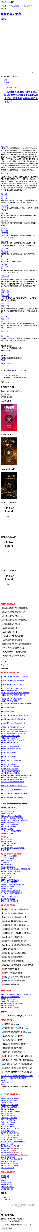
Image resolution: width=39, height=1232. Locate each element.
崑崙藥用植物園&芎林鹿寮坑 (10, 1133)
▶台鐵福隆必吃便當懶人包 (9, 742)
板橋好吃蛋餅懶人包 (7, 1005)
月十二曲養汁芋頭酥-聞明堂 (10, 882)
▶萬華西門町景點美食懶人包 (10, 746)
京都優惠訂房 (5, 1180)
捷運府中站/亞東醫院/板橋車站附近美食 (13, 1003)
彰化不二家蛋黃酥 (6, 846)
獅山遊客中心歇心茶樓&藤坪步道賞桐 (13, 1142)
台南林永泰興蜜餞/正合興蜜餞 (10, 891)
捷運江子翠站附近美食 (8, 999)
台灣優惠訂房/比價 (7, 1189)
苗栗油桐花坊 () (9, 1150)
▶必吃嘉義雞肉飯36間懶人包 (10, 773)
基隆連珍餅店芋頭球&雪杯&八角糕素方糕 (14, 820)
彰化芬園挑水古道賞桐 (8, 1161)
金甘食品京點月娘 (6, 839)
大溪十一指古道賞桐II (8, 1122)
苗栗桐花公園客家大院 (8, 1157)
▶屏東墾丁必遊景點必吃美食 (10, 736)
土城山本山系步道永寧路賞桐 (10, 1111)
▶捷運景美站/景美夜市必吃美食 (11, 748)
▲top (2, 381)
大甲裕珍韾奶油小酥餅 (8, 867)
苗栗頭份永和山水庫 (7, 1144)
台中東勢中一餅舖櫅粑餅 (9, 856)
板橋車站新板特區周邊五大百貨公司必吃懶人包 (16, 994)
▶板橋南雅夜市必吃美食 (9, 764)
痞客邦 (12, 370)
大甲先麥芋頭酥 (6, 865)
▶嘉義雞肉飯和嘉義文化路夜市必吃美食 (14, 794)
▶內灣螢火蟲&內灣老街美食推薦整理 (13, 719)
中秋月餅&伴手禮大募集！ (9, 808)
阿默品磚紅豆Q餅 (6, 875)
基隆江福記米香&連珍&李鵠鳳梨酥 (12, 818)
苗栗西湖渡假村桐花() (10, 1148)
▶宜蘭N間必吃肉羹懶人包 (9, 769)
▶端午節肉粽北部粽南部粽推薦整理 (12, 782)
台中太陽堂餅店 (6, 862)
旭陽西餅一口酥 (6, 878)
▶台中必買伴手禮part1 (8, 707)
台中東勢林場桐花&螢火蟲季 (10, 1098)
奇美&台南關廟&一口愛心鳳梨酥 (11, 816)
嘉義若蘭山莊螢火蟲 (7, 1168)
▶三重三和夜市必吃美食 (9, 756)
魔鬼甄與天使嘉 (11, 14)
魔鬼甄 (3, 360)
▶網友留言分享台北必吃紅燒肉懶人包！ (14, 786)
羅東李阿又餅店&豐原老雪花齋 (11, 871)
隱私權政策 (32, 1205)
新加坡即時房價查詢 (7, 1187)
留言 (16, 370)
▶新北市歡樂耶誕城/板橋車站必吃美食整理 (15, 693)
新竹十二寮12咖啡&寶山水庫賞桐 (11, 1139)
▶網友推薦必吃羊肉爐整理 (9, 738)
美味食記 (15, 375)
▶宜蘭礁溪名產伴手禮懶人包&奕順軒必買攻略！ (16, 703)
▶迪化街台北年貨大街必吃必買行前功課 (14, 777)
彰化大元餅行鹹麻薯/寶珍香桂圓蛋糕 (12, 884)
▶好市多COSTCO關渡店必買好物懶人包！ (14, 680)
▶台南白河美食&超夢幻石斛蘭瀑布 (12, 798)
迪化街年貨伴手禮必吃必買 (9, 897)
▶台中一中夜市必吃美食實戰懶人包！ (13, 790)
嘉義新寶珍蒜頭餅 (6, 888)
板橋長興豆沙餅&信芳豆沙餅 (10, 880)
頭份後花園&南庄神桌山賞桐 (10, 1146)
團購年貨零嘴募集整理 (8, 899)
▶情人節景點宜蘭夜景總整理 (10, 771)
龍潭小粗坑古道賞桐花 (8, 1131)
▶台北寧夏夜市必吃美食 (9, 752)
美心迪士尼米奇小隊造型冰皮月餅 (11, 893)
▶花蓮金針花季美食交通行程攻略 (11, 699)
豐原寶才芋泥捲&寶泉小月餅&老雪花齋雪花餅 (15, 869)
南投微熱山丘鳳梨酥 (7, 829)
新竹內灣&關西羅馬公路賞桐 (10, 1135)
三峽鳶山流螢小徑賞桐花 (9, 1116)
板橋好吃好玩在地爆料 (19, 377)
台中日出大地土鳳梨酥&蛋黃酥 (11, 831)
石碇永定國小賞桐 (6, 1102)
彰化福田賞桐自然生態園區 (9, 1163)
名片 (5, 84)
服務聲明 (19, 1206)
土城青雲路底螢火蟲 (7, 1109)
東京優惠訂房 (5, 1176)
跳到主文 (4, 19)
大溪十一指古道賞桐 (7, 1124)
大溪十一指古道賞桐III (8, 1120)
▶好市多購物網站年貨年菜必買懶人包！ (14, 684)
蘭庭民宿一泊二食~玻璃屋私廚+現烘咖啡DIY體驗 (17, 1076)
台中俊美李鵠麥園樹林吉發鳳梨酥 (11, 822)
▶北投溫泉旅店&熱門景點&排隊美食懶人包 (15, 731)
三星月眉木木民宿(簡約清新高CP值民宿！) (14, 1078)
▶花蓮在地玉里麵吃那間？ (9, 701)
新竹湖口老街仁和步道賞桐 (9, 1137)
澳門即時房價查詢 (6, 1184)
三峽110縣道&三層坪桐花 (9, 1118)
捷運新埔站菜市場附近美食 (9, 1001)
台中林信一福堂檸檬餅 (8, 858)
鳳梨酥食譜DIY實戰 (7, 833)
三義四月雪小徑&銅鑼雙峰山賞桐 (11, 1159)
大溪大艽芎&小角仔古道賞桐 (10, 1129)
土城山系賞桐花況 (6, 1113)
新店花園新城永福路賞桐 (9, 1107)
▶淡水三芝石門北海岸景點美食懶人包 (13, 733)
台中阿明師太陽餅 (6, 860)
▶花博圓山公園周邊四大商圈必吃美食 (13, 740)
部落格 (6, 82)
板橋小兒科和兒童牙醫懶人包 (10, 1008)
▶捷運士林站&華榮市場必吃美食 (11, 760)
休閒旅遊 (16, 76)
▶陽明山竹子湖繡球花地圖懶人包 (11, 729)
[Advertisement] (16, 34)
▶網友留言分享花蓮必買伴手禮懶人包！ (14, 695)
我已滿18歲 (4, 1228)
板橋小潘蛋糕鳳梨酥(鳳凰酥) (10, 824)
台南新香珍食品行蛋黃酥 (9, 843)
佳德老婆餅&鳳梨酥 (7, 814)
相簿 (5, 80)
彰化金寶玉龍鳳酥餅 (7, 886)
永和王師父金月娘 (6, 841)
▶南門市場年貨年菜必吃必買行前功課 (13, 779)
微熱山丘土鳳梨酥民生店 (9, 827)
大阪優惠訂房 (5, 1178)
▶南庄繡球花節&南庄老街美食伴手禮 (13, 723)
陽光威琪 (4, 1084)
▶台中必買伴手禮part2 (8, 711)
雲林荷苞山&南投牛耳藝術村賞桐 (11, 1165)
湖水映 (3, 1080)
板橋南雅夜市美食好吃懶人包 (10, 997)
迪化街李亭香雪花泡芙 (8, 873)
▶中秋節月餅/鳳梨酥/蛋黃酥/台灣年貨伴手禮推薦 (16, 775)
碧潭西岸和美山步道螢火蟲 (9, 1105)
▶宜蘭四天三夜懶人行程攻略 (10, 766)
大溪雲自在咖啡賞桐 (7, 1126)
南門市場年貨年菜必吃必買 (9, 901)
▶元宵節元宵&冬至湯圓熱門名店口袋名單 (14, 688)
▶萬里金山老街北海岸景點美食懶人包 (13, 727)
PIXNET (8, 1205)
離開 (10, 1228)
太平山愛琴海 (5, 1082)
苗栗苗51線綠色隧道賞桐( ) (14, 1155)
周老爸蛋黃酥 (5, 850)
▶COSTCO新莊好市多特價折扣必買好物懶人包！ (17, 676)
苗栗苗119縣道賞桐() (12, 1152)
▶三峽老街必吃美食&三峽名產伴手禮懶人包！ (16, 715)
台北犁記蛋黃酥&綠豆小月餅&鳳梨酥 (13, 848)
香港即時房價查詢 (6, 1182)
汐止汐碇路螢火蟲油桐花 (9, 1100)
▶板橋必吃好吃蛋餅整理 (9, 690)
